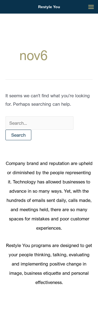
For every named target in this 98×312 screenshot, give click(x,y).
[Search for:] (39, 123)
